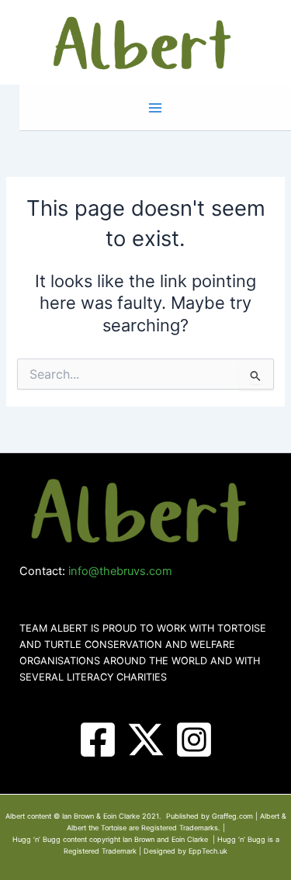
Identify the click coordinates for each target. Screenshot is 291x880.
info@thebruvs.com (120, 571)
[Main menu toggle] (155, 108)
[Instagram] (194, 739)
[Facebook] (97, 739)
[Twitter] (145, 739)
